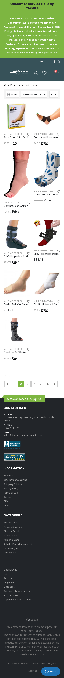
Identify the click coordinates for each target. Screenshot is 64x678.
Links (41, 61)
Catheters (9, 574)
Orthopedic (10, 552)
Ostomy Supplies (13, 526)
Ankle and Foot (11, 134)
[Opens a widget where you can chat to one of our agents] (50, 671)
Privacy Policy (11, 488)
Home (5, 85)
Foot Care (55, 191)
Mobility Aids (10, 569)
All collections (11, 595)
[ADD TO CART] (24, 109)
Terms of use (11, 492)
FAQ (6, 501)
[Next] (55, 384)
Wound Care (10, 522)
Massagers (10, 586)
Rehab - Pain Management (18, 544)
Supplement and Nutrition (17, 599)
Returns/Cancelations (15, 479)
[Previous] (7, 384)
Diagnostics (10, 582)
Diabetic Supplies (13, 531)
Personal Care (11, 539)
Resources (9, 497)
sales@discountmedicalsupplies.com (23, 435)
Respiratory (10, 578)
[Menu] (5, 72)
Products (15, 85)
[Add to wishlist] (28, 134)
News (7, 505)
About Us (8, 475)
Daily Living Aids (12, 548)
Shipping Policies (13, 484)
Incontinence (10, 535)
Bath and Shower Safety (17, 591)
